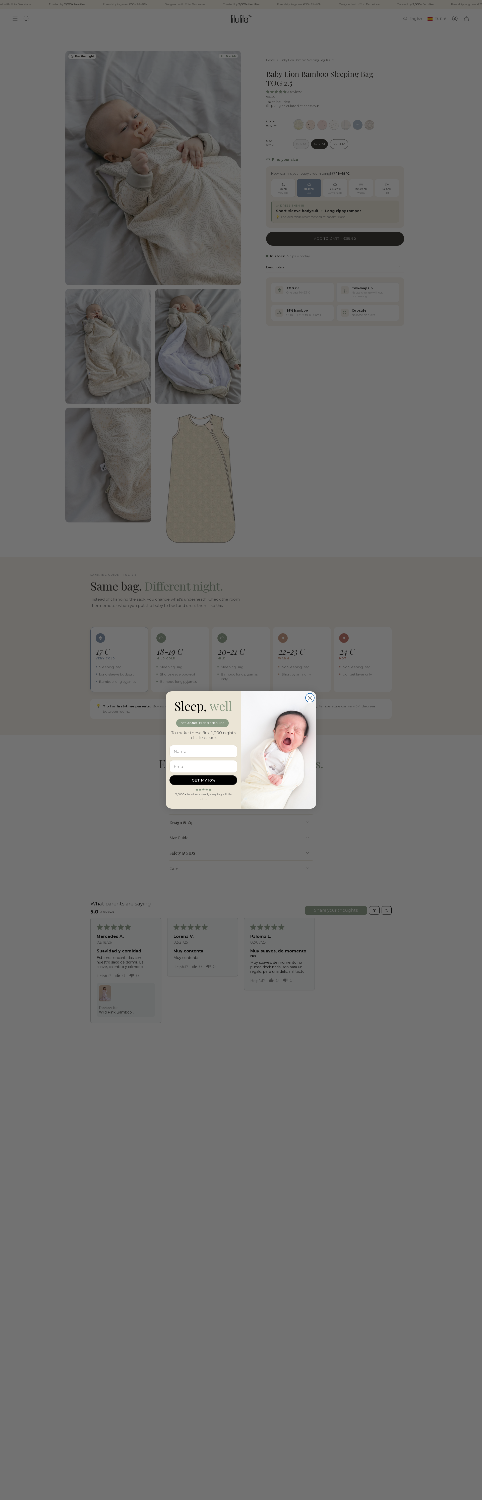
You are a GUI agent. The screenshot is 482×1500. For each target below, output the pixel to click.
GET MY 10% (203, 780)
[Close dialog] (310, 697)
